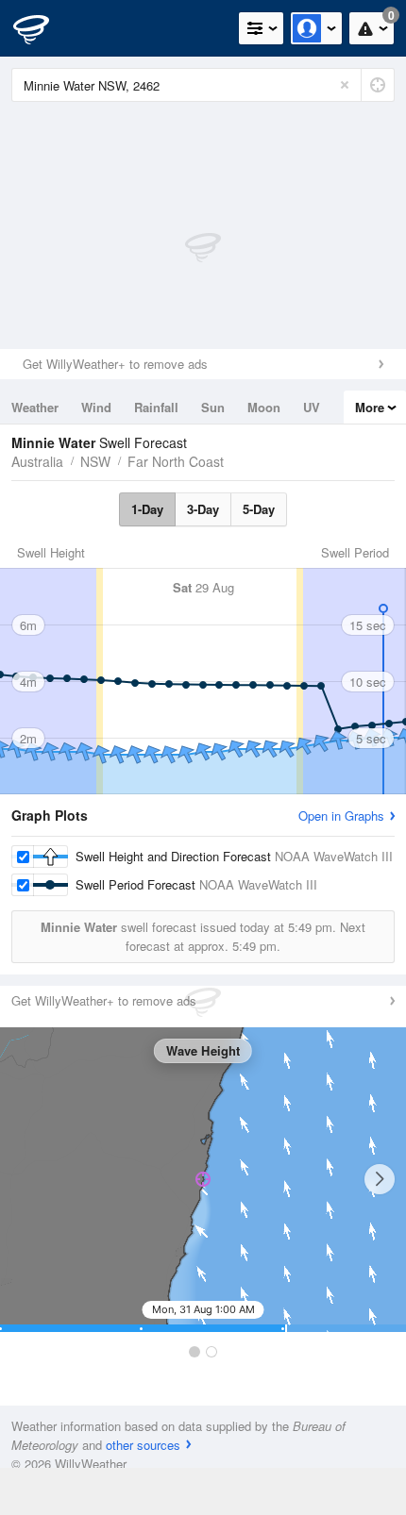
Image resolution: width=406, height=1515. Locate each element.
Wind (96, 407)
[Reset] (344, 84)
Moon (263, 407)
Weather (35, 407)
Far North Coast (175, 461)
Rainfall (156, 407)
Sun (213, 407)
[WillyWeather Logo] (42, 28)
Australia (37, 461)
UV (311, 407)
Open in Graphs (341, 815)
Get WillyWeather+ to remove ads (115, 364)
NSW (95, 461)
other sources (143, 1445)
